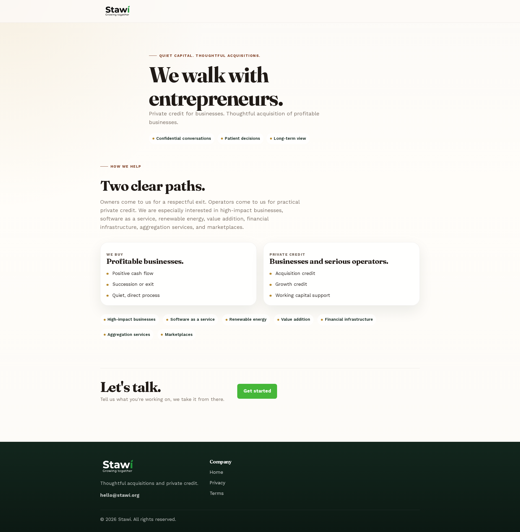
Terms (217, 493)
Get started (257, 391)
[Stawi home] (117, 11)
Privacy (217, 482)
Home (216, 472)
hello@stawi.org (119, 495)
